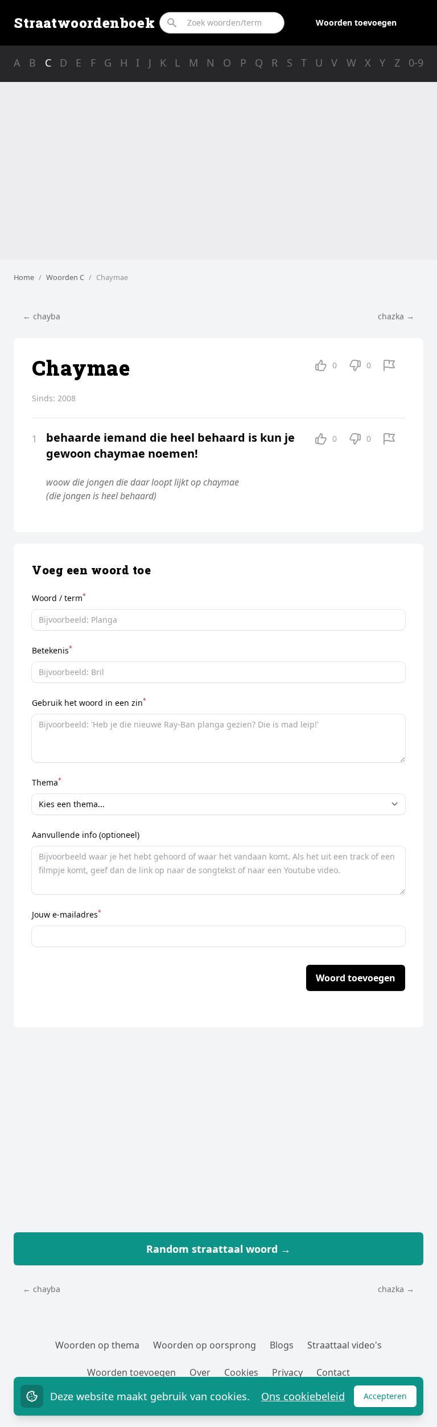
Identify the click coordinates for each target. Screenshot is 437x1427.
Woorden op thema (97, 1345)
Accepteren (390, 1399)
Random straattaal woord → (218, 1249)
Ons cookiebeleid (303, 1396)
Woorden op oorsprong (204, 1345)
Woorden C (65, 277)
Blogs (282, 1345)
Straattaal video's (344, 1345)
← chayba (41, 316)
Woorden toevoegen (356, 22)
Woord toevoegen (355, 978)
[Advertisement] (218, 170)
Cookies (241, 1372)
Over (200, 1372)
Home (24, 277)
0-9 (416, 62)
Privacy (287, 1372)
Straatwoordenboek (84, 23)
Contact (333, 1372)
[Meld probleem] (389, 365)
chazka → (396, 316)
